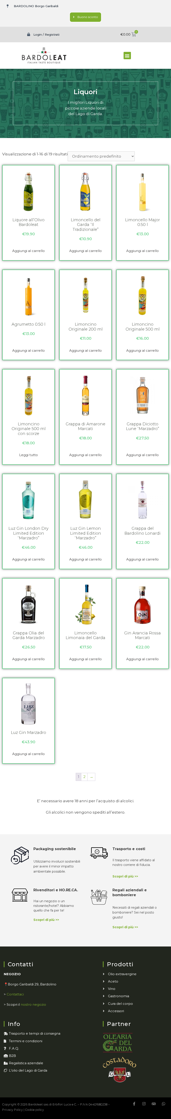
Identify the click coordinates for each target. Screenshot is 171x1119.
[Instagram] (144, 1104)
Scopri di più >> (125, 876)
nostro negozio (33, 1005)
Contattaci (15, 994)
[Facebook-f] (134, 1104)
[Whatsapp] (163, 1104)
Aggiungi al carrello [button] (28, 251)
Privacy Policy (12, 1109)
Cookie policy (34, 1109)
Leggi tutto (28, 455)
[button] (127, 55)
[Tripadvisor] (154, 1104)
